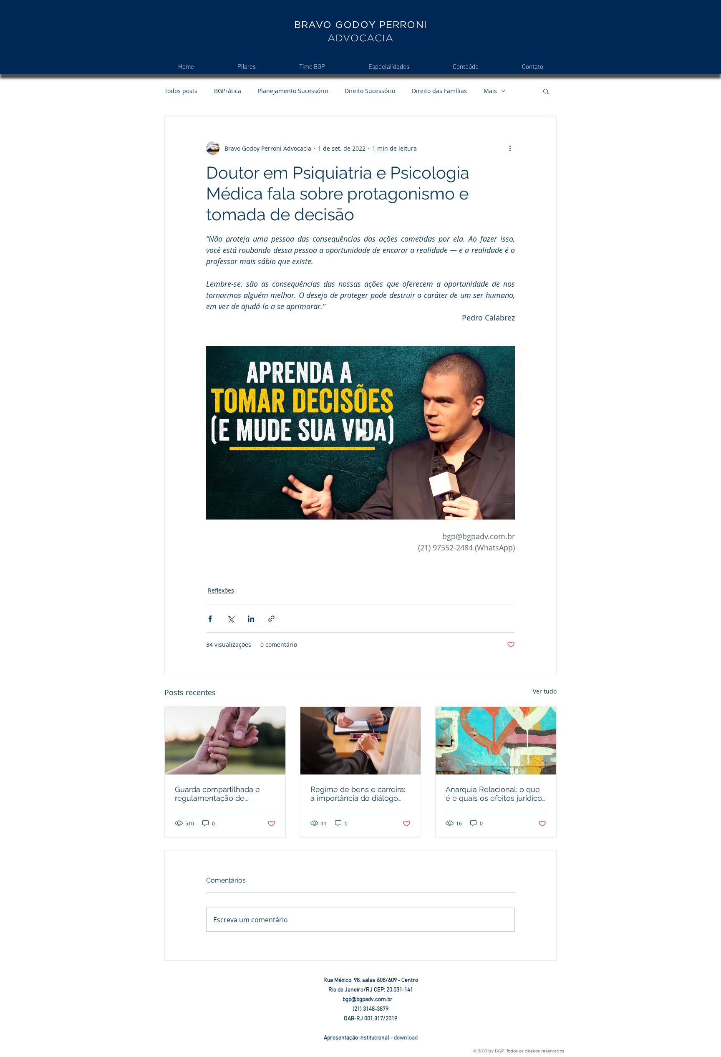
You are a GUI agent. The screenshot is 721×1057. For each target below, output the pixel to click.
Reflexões (221, 590)
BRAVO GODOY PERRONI (360, 24)
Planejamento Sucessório (293, 91)
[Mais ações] (510, 148)
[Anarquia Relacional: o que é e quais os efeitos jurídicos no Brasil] (496, 740)
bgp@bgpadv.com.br (371, 999)
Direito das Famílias (439, 91)
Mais (490, 91)
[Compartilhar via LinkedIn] (251, 619)
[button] (546, 91)
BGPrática (227, 91)
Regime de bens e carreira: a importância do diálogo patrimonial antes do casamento (357, 793)
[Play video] (360, 433)
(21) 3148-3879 (370, 1009)
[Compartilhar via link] (271, 619)
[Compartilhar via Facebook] (210, 619)
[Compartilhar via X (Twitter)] (230, 619)
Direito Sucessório (370, 91)
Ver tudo (545, 691)
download (406, 1038)
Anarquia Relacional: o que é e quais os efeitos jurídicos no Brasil (496, 793)
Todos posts (180, 91)
